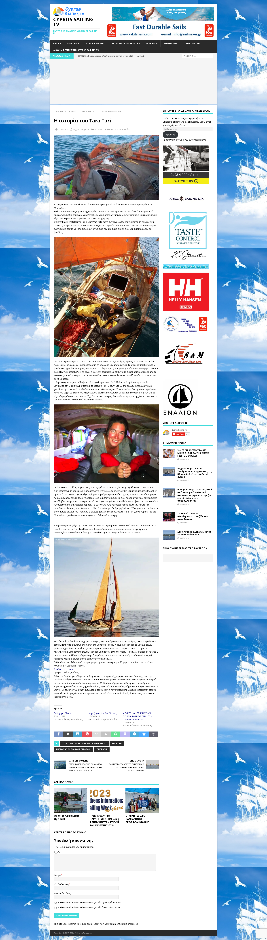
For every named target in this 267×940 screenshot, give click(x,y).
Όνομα (57, 875)
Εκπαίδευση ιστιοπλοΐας (126, 43)
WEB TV (150, 43)
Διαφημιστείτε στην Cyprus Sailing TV (76, 50)
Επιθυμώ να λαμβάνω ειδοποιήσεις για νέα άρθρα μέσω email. (89, 907)
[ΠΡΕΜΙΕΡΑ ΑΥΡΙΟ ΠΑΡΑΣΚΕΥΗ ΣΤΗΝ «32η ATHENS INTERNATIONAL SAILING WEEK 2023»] (106, 800)
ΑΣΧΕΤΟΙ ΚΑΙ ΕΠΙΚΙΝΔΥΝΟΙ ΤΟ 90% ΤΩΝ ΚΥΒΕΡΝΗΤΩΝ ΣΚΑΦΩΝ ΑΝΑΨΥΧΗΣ (137, 716)
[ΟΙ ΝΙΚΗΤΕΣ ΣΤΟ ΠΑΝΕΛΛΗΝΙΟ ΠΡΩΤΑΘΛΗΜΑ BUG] (142, 800)
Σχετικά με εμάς (96, 43)
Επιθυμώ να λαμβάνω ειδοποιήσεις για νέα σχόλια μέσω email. (89, 902)
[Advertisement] (133, 82)
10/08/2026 (184, 522)
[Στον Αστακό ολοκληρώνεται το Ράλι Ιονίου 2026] (169, 535)
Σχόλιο (57, 852)
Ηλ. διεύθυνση (61, 884)
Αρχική (57, 43)
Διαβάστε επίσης (64, 669)
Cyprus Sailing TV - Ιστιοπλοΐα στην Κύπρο (84, 743)
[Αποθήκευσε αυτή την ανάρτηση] (87, 734)
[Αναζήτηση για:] (197, 55)
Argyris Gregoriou (81, 129)
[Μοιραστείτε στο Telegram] (134, 734)
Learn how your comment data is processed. (116, 923)
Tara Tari (117, 743)
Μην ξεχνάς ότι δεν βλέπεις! (103, 713)
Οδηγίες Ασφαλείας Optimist (66, 817)
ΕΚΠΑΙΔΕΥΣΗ (100, 129)
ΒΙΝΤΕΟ (72, 111)
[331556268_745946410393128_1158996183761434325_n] (106, 198)
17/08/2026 (184, 480)
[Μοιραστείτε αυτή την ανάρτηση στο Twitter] (68, 734)
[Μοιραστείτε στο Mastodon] (125, 734)
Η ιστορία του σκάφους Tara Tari (73, 749)
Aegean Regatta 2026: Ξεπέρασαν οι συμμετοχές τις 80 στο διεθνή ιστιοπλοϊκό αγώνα (194, 472)
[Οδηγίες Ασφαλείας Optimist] (70, 800)
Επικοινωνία (193, 43)
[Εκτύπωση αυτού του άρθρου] (106, 734)
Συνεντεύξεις (172, 43)
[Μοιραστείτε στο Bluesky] (144, 734)
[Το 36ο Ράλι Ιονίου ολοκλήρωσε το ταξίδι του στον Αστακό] (169, 516)
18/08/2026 (184, 459)
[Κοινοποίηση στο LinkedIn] (77, 734)
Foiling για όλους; (63, 713)
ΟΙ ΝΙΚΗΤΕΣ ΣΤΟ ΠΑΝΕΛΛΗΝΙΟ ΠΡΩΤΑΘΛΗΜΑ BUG (137, 819)
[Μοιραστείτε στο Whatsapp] (115, 734)
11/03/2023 (63, 129)
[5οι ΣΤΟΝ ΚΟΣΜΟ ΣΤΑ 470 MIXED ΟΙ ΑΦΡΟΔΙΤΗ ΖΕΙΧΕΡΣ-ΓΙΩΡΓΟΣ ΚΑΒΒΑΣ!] (169, 453)
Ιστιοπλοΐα (101, 749)
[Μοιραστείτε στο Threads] (153, 734)
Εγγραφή (170, 134)
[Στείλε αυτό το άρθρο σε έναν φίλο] (96, 734)
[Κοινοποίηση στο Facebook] (58, 734)
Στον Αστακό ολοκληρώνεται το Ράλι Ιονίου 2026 (194, 533)
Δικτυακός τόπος (62, 893)
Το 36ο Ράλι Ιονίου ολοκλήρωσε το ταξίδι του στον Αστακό (192, 516)
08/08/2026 (184, 538)
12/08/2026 (184, 504)
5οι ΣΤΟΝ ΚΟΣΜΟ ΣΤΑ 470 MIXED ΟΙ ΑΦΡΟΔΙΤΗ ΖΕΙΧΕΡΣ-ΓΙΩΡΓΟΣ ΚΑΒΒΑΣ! (193, 453)
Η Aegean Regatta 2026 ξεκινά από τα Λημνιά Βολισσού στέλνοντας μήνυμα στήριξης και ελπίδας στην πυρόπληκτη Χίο (194, 495)
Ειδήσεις (72, 43)
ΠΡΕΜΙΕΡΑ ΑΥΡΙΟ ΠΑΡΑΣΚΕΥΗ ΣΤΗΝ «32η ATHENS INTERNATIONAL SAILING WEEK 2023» (105, 820)
